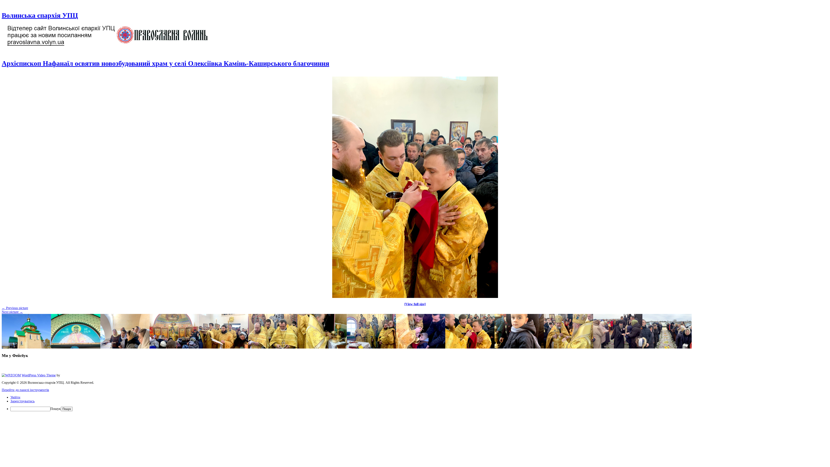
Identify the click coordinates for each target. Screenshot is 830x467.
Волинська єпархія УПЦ (40, 15)
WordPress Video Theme (39, 375)
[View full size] (415, 304)
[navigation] (415, 403)
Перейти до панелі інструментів (25, 390)
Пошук (55, 409)
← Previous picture (15, 308)
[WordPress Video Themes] (11, 375)
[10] (415, 297)
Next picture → (12, 312)
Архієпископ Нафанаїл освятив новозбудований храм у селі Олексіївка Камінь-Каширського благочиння (165, 63)
